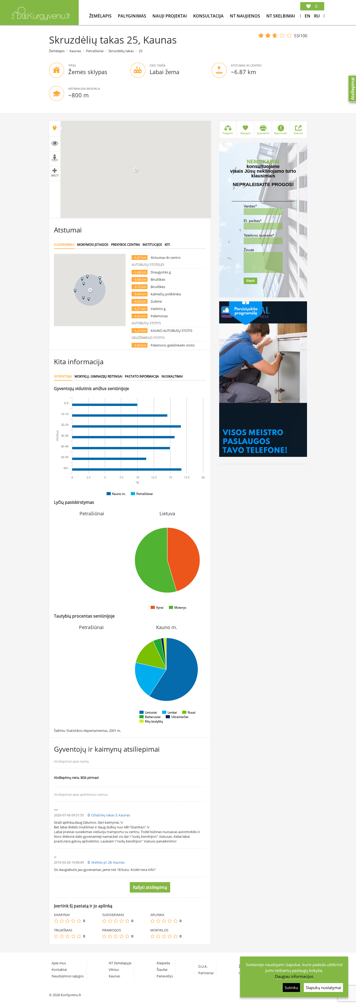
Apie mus (59, 963)
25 (140, 51)
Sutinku (291, 987)
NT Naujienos (245, 16)
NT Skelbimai (280, 16)
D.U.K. (202, 966)
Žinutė (249, 250)
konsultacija (209, 16)
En (307, 16)
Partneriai (205, 973)
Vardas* (250, 206)
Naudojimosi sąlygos (68, 976)
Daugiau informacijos (294, 976)
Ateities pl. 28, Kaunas (108, 862)
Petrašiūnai (94, 51)
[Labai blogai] (56, 921)
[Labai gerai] (79, 921)
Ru (317, 16)
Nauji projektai (170, 16)
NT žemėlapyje (120, 963)
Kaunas (75, 51)
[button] (83, 283)
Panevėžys (165, 976)
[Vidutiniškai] (67, 921)
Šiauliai (162, 969)
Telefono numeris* (259, 235)
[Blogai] (62, 921)
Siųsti (250, 281)
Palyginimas (132, 16)
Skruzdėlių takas (121, 51)
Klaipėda (163, 963)
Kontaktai (59, 969)
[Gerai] (73, 921)
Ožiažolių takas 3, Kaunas (110, 815)
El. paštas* (253, 221)
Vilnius (114, 969)
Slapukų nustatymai (323, 987)
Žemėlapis (101, 16)
